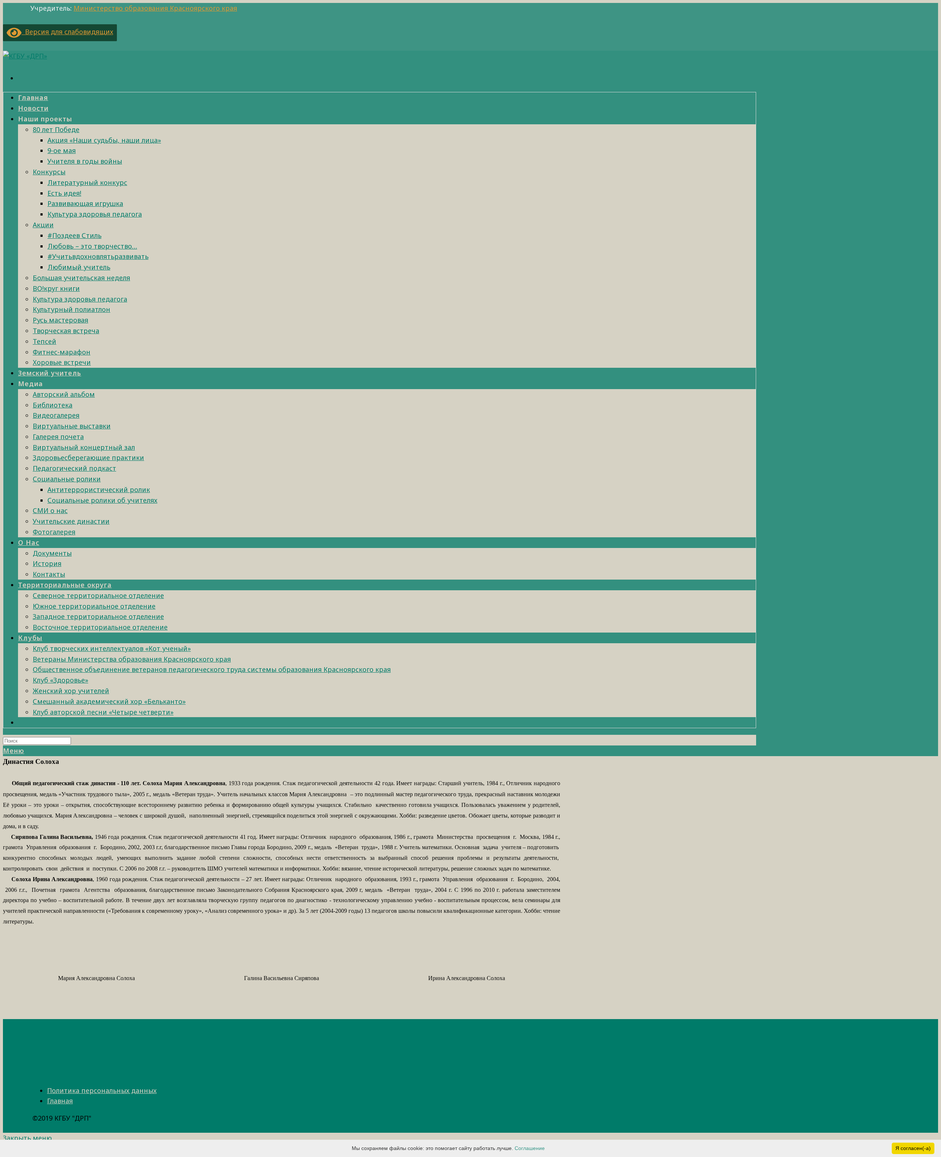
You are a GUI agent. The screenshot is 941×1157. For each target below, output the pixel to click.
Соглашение (530, 1148)
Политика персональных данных (102, 1090)
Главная (60, 1100)
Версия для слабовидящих (67, 31)
